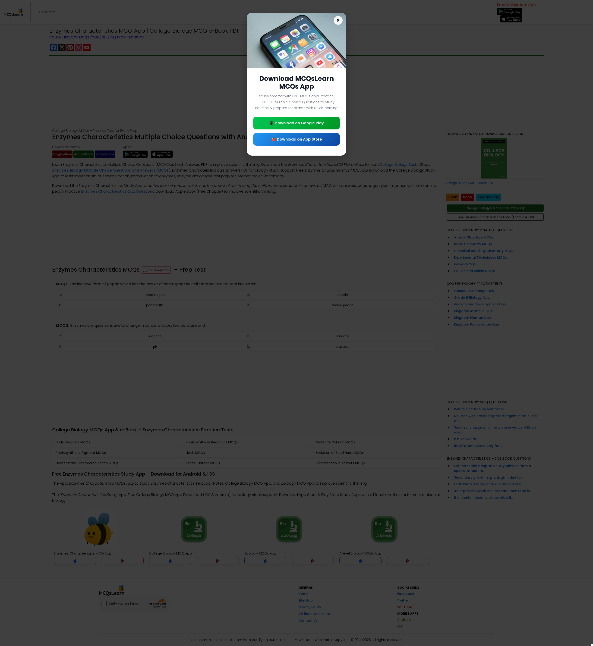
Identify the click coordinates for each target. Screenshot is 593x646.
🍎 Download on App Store (296, 139)
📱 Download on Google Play (296, 123)
